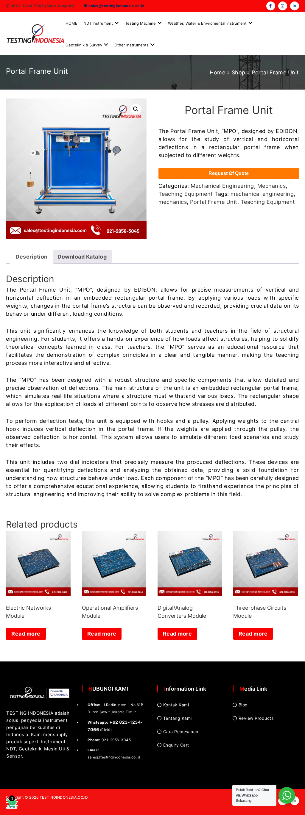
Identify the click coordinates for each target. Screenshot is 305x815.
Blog (243, 704)
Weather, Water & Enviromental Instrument (207, 23)
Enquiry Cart (176, 744)
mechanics (172, 202)
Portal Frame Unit (213, 202)
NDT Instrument (98, 23)
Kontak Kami (176, 704)
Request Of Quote (228, 173)
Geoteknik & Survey (84, 45)
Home (217, 72)
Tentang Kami (177, 718)
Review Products (256, 718)
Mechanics (271, 186)
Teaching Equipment (185, 194)
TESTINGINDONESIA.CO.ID (64, 797)
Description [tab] (31, 257)
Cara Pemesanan (180, 731)
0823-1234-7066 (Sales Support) (42, 6)
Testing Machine (140, 23)
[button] (135, 109)
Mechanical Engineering (222, 186)
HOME (71, 23)
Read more (26, 634)
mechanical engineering (262, 194)
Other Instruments (131, 45)
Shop (238, 72)
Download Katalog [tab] (82, 257)
